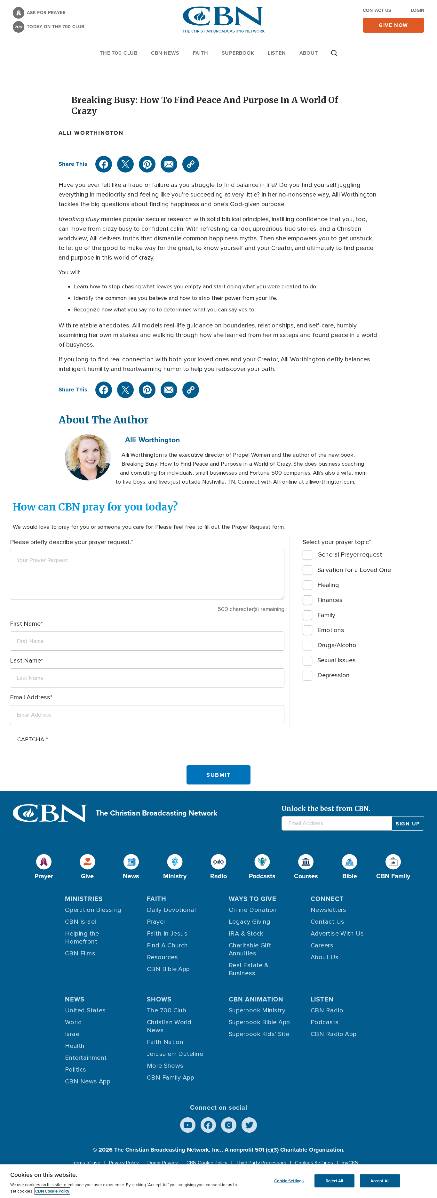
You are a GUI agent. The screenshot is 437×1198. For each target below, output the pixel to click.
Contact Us (377, 10)
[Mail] (169, 164)
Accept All (379, 1181)
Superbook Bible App (259, 1022)
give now (393, 25)
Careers (322, 945)
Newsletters (328, 910)
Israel (73, 1034)
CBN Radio (327, 1010)
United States (85, 1010)
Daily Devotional (171, 910)
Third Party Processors (261, 1163)
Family (326, 615)
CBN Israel (80, 922)
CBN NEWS (165, 53)
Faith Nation (165, 1042)
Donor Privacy (162, 1163)
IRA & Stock (246, 933)
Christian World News (169, 1026)
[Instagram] (228, 1125)
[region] (218, 1181)
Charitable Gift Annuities (250, 949)
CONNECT (327, 898)
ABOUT (308, 53)
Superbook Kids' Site (259, 1034)
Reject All (334, 1181)
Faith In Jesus (167, 933)
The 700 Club (119, 53)
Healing (328, 585)
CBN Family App (170, 1077)
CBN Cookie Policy (207, 1163)
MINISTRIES (84, 898)
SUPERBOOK (238, 53)
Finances (330, 600)
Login (417, 10)
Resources (162, 957)
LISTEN (277, 53)
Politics (75, 1069)
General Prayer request (349, 555)
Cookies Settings (314, 1163)
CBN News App (87, 1081)
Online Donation (253, 910)
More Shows (165, 1066)
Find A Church (167, 945)
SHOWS (159, 999)
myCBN (350, 1163)
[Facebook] (103, 164)
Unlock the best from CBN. (326, 809)
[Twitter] (125, 164)
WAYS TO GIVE (252, 898)
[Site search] (334, 56)
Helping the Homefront (82, 937)
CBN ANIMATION (256, 999)
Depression (333, 675)
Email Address (30, 697)
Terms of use (85, 1163)
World (73, 1022)
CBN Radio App (334, 1034)
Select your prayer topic (336, 542)
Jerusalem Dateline (175, 1054)
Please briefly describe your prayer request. (70, 542)
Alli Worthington (91, 133)
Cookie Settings (289, 1181)
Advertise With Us (337, 933)
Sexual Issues (336, 660)
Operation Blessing (93, 910)
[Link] (190, 164)
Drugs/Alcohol (337, 645)
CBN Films (80, 953)
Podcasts (325, 1022)
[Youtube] (187, 1125)
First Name (25, 624)
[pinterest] (147, 164)
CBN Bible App (168, 969)
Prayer (156, 922)
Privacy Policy (124, 1163)
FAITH (200, 53)
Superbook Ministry (257, 1010)
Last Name (25, 660)
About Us (325, 957)
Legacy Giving (250, 922)
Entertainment (86, 1058)
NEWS (74, 999)
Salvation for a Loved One (354, 570)
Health (75, 1046)
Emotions (330, 630)
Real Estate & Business (249, 969)
